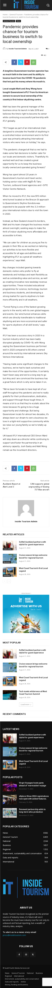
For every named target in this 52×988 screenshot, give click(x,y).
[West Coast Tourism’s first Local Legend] (10, 572)
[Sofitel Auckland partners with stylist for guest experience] (10, 545)
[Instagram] (26, 954)
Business (7, 562)
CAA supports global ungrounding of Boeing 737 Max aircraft (39, 487)
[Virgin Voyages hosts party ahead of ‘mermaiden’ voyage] (10, 786)
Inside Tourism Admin (18, 49)
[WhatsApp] (33, 62)
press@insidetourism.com (14, 935)
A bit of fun (8, 549)
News (18, 21)
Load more (25, 704)
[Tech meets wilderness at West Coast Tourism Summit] (10, 695)
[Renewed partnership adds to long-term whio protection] (10, 813)
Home (5, 14)
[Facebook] (14, 62)
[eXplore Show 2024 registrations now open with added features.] (10, 800)
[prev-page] (4, 581)
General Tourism (16, 14)
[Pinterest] (27, 62)
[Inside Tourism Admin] (4, 48)
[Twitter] (20, 62)
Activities (7, 575)
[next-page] (9, 581)
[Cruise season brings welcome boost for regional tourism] (10, 558)
